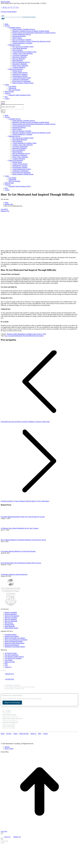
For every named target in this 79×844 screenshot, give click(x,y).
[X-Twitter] (74, 735)
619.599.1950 (9, 679)
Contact (45, 733)
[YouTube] (75, 735)
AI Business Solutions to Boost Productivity (14, 574)
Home (3, 733)
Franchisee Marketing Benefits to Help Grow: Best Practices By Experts (23, 517)
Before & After (24, 733)
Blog (39, 733)
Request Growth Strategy (12, 702)
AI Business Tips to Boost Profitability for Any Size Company (20, 528)
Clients (15, 733)
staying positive (39, 336)
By (26, 334)
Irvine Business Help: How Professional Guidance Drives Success (21, 563)
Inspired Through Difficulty (25, 336)
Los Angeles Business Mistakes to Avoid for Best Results (18, 551)
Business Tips (5, 211)
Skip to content (5, 1)
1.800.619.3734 (9, 7)
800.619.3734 (9, 674)
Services (8, 733)
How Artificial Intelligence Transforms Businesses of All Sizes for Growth (23, 540)
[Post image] (6, 515)
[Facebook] (73, 735)
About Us (33, 733)
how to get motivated (10, 336)
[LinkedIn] (76, 735)
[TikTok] (77, 735)
